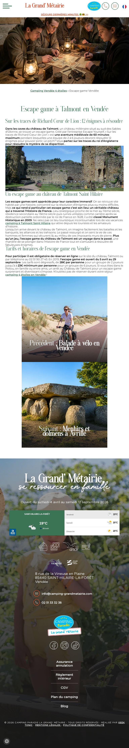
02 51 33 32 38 (52, 602)
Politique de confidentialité (83, 725)
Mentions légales (48, 725)
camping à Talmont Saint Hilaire (27, 223)
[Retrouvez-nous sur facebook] (53, 645)
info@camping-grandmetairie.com (67, 593)
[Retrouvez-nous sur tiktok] (75, 645)
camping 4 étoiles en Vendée (25, 274)
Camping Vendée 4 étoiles (48, 90)
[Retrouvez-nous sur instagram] (64, 645)
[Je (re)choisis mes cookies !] (6, 741)
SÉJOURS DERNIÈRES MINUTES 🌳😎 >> (64, 14)
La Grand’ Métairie (44, 6)
